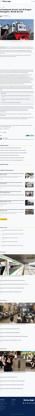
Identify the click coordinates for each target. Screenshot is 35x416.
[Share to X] (28, 135)
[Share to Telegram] (33, 135)
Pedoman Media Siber (3, 403)
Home (1, 7)
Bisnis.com (13, 403)
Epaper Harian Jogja (7, 126)
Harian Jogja (15, 125)
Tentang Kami (2, 401)
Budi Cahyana (5, 138)
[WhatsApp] (34, 403)
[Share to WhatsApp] (29, 135)
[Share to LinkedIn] (31, 135)
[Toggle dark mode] (34, 1)
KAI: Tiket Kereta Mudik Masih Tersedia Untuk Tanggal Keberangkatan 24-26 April (16, 96)
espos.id (12, 401)
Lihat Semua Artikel (4, 219)
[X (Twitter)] (25, 403)
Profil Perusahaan (3, 406)
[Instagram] (28, 403)
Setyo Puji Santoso (6, 15)
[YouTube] (30, 403)
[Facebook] (23, 403)
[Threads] (32, 403)
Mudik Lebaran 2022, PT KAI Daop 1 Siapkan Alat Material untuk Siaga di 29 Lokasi (16, 100)
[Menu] (1, 1)
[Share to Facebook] (26, 135)
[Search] (32, 1)
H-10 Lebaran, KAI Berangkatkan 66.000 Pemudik (11, 102)
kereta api (4, 132)
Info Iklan (1, 409)
